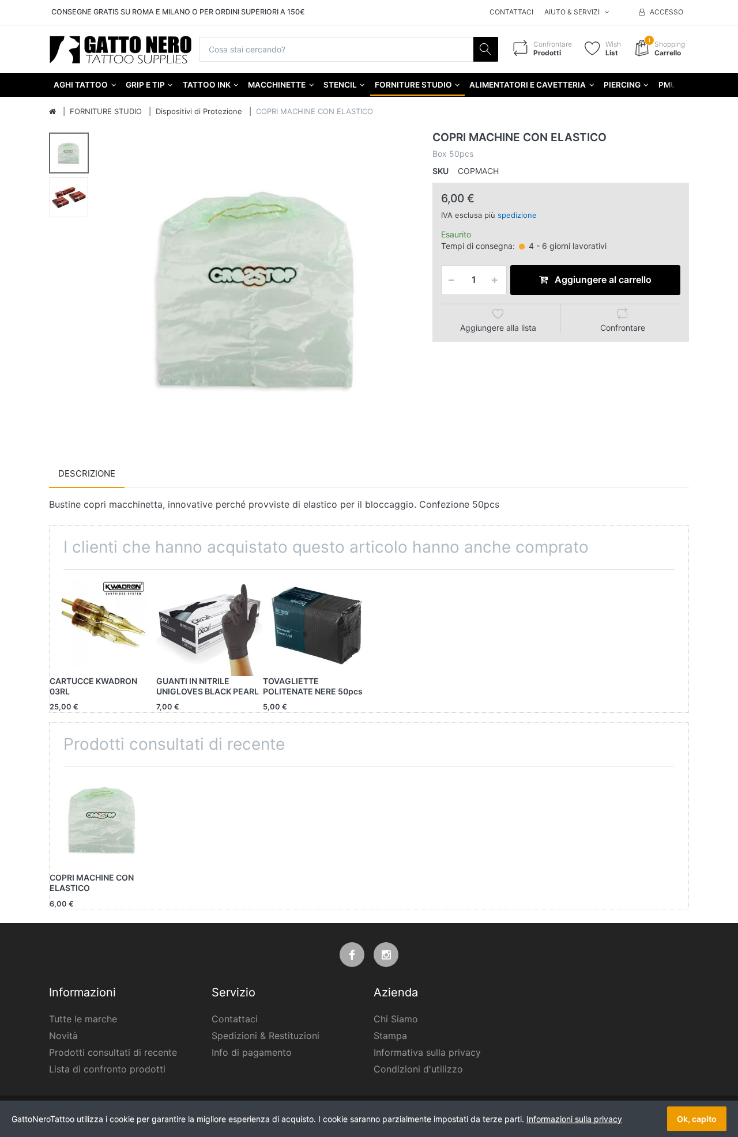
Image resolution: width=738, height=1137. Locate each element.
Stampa (390, 1035)
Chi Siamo (396, 1019)
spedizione (517, 215)
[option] (257, 288)
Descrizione (86, 473)
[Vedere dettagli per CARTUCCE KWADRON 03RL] (103, 623)
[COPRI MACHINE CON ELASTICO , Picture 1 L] (69, 153)
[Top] (52, 112)
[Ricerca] (485, 49)
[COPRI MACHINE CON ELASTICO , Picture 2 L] (69, 197)
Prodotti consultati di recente (113, 1052)
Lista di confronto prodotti (107, 1069)
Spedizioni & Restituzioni (265, 1035)
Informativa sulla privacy (427, 1052)
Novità (63, 1035)
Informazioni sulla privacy (574, 1119)
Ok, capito (697, 1119)
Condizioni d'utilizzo (418, 1069)
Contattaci (511, 11)
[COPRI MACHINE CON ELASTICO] (257, 288)
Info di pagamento (252, 1052)
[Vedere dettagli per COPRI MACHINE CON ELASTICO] (103, 819)
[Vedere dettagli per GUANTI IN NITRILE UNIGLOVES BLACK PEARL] (209, 623)
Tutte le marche (83, 1019)
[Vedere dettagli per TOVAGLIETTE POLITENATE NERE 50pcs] (316, 623)
